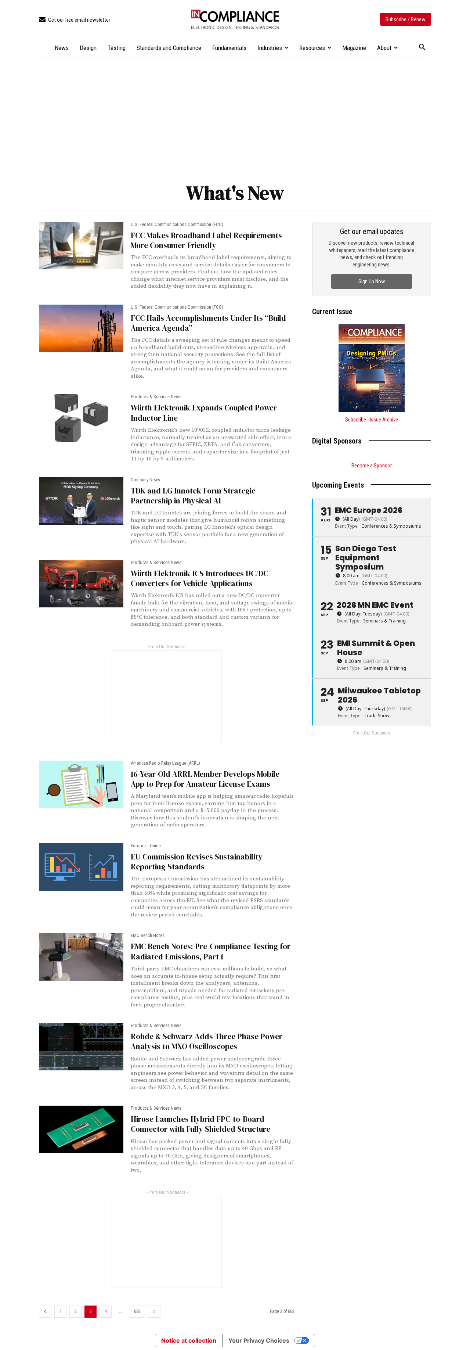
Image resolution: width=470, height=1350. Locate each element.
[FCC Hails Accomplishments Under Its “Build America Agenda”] (81, 328)
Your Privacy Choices (258, 1340)
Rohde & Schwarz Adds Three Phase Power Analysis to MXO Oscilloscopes (206, 1041)
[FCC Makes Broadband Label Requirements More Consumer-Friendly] (81, 245)
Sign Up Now (371, 281)
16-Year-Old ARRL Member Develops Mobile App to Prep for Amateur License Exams (205, 779)
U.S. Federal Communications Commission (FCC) (177, 224)
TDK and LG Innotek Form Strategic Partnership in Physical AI (193, 495)
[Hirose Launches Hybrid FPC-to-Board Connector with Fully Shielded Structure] (81, 1129)
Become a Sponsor (371, 465)
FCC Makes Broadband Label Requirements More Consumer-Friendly (206, 240)
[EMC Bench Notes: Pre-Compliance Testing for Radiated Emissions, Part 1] (81, 956)
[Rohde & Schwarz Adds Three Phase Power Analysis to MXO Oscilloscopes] (81, 1046)
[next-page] (154, 1312)
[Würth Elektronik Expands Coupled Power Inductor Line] (81, 418)
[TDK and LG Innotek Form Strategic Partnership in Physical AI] (81, 501)
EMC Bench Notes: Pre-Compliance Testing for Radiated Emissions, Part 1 (210, 951)
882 (137, 1311)
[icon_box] (74, 20)
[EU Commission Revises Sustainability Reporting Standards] (81, 867)
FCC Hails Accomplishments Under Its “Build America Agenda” (208, 323)
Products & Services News (156, 396)
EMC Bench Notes (147, 935)
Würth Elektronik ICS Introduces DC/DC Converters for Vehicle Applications (199, 578)
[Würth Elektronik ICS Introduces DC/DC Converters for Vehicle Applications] (81, 583)
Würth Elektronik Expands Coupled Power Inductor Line (204, 412)
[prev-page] (45, 1312)
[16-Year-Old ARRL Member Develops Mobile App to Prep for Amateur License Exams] (81, 784)
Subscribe (355, 419)
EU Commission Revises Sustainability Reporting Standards (197, 861)
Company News (145, 479)
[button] (422, 47)
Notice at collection (188, 1340)
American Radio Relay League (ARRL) (165, 763)
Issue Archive (384, 419)
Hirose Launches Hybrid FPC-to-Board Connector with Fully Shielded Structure (200, 1124)
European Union (146, 845)
